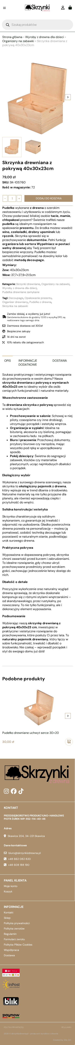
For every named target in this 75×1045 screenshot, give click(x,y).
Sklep (7, 918)
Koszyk (8, 891)
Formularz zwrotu (14, 939)
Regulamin (10, 934)
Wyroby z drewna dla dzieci (44, 37)
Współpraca (11, 950)
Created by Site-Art (62, 1040)
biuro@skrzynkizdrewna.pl (24, 853)
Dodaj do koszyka (49, 198)
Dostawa (9, 955)
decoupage (16, 298)
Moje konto (10, 886)
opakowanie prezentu (38, 298)
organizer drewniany (15, 302)
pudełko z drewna (40, 302)
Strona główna (12, 37)
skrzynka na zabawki (15, 306)
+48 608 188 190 (18, 865)
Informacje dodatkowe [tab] (27, 363)
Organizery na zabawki (18, 41)
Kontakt (8, 912)
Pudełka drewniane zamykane (20, 292)
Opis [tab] (7, 361)
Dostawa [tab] (59, 361)
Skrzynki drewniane (28, 284)
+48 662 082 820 (19, 859)
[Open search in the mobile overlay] (37, 25)
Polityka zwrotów (14, 928)
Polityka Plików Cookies (18, 944)
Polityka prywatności (17, 923)
